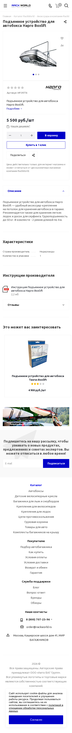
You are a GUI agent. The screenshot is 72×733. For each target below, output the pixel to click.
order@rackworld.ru (39, 626)
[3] (15, 87)
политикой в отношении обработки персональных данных (36, 708)
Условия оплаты (36, 557)
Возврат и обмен (36, 567)
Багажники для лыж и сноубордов (36, 501)
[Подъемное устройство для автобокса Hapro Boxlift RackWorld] (38, 54)
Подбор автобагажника (36, 546)
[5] (22, 87)
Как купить (36, 552)
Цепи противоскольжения (36, 516)
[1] (8, 87)
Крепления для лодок (36, 511)
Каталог (36, 485)
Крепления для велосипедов (36, 506)
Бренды (36, 597)
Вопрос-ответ (36, 592)
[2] (12, 87)
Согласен (36, 719)
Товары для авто (36, 527)
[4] (19, 87)
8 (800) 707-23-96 (38, 619)
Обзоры (36, 602)
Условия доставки (36, 562)
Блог (36, 587)
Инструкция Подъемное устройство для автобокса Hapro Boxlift (38, 289)
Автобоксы (36, 491)
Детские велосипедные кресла (36, 496)
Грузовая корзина (36, 521)
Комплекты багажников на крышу (36, 532)
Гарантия (36, 572)
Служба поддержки (36, 581)
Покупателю (36, 541)
